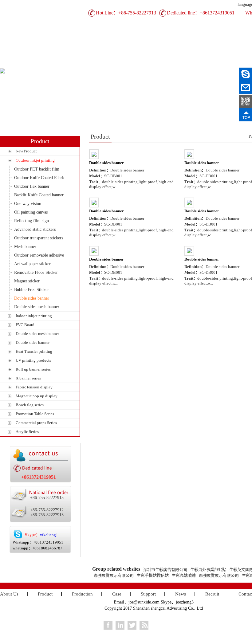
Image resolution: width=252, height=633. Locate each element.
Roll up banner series (33, 369)
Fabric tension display (34, 387)
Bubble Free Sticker (31, 289)
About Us (50, 63)
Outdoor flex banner (31, 186)
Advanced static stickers (35, 229)
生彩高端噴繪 (184, 575)
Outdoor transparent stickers (38, 238)
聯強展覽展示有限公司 (114, 575)
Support (186, 63)
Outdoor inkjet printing (35, 160)
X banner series (28, 378)
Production (118, 63)
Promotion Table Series (35, 413)
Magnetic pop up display (36, 396)
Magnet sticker (27, 281)
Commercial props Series (36, 422)
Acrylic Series (27, 431)
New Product (26, 151)
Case (152, 63)
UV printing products (33, 360)
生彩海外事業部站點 (208, 569)
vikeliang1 (49, 535)
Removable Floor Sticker (36, 272)
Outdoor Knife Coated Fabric (39, 177)
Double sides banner (31, 298)
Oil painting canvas (31, 212)
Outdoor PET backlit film (36, 169)
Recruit (212, 594)
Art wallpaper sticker (32, 263)
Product (84, 63)
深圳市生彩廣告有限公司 (165, 569)
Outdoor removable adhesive (39, 255)
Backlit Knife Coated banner (39, 195)
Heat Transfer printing (34, 351)
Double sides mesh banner (36, 307)
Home (17, 63)
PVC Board (25, 324)
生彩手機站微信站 (153, 575)
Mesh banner (25, 246)
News (220, 63)
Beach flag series (30, 405)
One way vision (27, 203)
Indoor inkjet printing (34, 315)
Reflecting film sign (31, 220)
